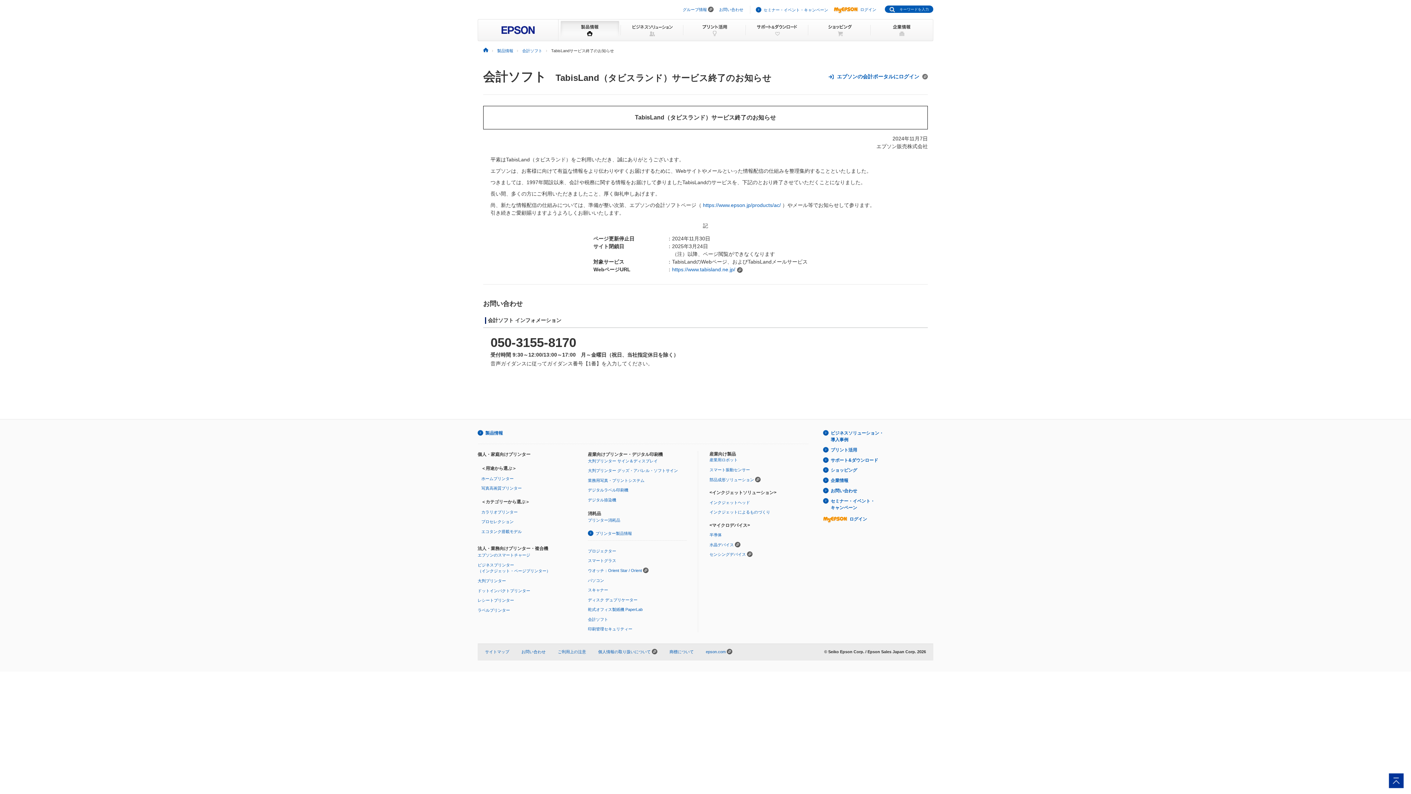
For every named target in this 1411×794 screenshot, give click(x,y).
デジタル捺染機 (602, 500)
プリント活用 (844, 450)
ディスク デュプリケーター (613, 600)
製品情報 (494, 433)
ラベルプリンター (494, 610)
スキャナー (598, 590)
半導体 (716, 535)
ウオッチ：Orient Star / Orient (615, 570)
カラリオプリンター (499, 512)
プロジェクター (602, 551)
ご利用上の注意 (572, 652)
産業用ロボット (724, 460)
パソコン (596, 580)
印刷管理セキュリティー (610, 629)
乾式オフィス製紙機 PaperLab (615, 609)
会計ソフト (515, 76)
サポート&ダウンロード (854, 460)
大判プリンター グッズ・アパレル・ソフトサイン (633, 470)
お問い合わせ (731, 9)
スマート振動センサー (730, 470)
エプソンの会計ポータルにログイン (878, 76)
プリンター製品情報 (614, 533)
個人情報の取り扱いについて (625, 652)
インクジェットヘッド (730, 502)
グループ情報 (695, 9)
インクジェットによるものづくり (740, 512)
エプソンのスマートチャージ (504, 555)
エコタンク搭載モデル (501, 531)
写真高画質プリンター (501, 488)
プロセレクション (497, 521)
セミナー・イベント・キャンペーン (796, 10)
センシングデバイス (728, 554)
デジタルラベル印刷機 (608, 490)
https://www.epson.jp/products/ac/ (742, 205)
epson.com (716, 652)
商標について (681, 652)
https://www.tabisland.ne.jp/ (703, 269)
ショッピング (844, 470)
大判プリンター (492, 581)
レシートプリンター (496, 600)
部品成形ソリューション (732, 480)
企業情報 (839, 480)
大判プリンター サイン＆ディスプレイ (623, 461)
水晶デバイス (722, 545)
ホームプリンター (497, 478)
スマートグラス (602, 560)
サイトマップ (497, 652)
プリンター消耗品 (604, 520)
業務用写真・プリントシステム (616, 480)
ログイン (868, 9)
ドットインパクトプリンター (504, 591)
